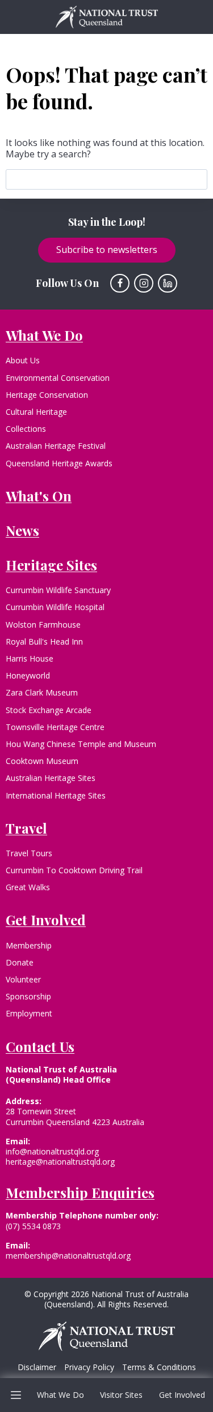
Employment (29, 1013)
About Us (23, 360)
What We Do (60, 1394)
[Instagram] (143, 283)
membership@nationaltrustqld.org (68, 1255)
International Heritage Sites (56, 795)
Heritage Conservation (47, 394)
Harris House (29, 658)
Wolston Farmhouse (43, 624)
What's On (39, 496)
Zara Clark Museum (42, 692)
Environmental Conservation (58, 377)
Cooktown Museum (42, 761)
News (22, 530)
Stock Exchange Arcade (48, 710)
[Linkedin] (167, 283)
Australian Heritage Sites (50, 777)
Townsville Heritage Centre (55, 727)
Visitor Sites (121, 1394)
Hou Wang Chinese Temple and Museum (81, 744)
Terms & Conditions (159, 1367)
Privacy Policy (89, 1367)
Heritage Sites (51, 565)
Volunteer (23, 979)
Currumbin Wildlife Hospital (55, 607)
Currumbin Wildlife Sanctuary (58, 590)
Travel (26, 828)
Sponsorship (28, 996)
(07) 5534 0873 (33, 1226)
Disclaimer (37, 1367)
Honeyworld (28, 675)
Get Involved (182, 1394)
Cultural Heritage (36, 411)
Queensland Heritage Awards (59, 463)
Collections (26, 428)
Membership (29, 945)
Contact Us (40, 1046)
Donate (20, 962)
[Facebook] (120, 283)
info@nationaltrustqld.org (52, 1151)
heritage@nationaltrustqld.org (60, 1161)
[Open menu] (16, 1395)
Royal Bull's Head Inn (44, 641)
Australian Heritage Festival (56, 445)
